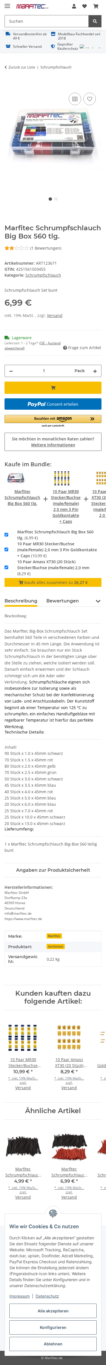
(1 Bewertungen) (45, 248)
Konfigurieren (53, 1327)
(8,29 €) (53, 567)
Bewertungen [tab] (62, 601)
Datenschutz (47, 1296)
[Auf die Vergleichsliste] (75, 99)
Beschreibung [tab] (21, 601)
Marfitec (54, 936)
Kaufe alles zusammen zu (55, 582)
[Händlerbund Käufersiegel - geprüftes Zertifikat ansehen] (90, 46)
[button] (74, 6)
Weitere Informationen (53, 445)
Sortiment (55, 946)
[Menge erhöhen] (95, 371)
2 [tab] (56, 199)
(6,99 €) (55, 534)
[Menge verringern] (11, 371)
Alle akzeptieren (53, 1310)
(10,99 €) (57, 549)
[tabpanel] (53, 137)
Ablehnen (53, 1343)
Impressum (19, 1296)
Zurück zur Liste (21, 67)
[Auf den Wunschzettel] (89, 99)
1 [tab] (50, 199)
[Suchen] (94, 21)
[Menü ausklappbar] (7, 3)
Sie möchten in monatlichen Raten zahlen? (53, 442)
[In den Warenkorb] (9, 85)
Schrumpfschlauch (43, 275)
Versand (54, 315)
